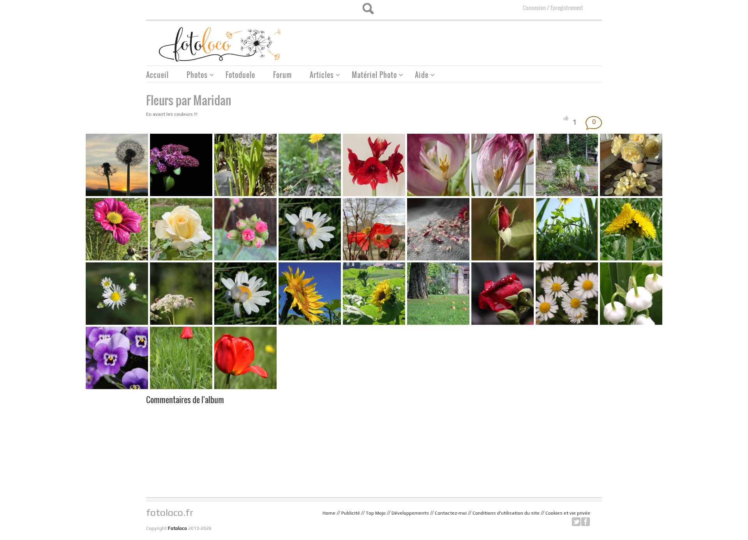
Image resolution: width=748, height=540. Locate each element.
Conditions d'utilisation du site (506, 513)
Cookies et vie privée (567, 513)
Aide (419, 76)
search (368, 8)
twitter (576, 521)
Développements (410, 513)
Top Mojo (376, 513)
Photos (194, 76)
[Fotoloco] (220, 44)
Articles (319, 76)
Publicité (350, 513)
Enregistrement (566, 8)
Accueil (157, 75)
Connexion (534, 8)
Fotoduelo (240, 75)
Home (329, 513)
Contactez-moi (451, 513)
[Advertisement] (460, 40)
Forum (282, 75)
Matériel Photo (371, 76)
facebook (585, 521)
